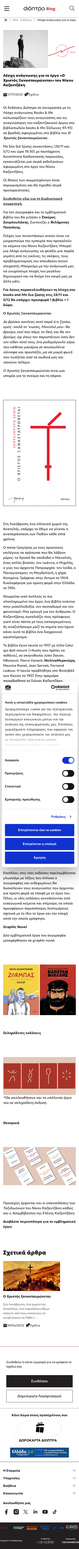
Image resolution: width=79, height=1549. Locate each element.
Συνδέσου (39, 1381)
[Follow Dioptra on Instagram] (16, 1512)
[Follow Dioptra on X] (26, 1512)
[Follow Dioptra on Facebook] (6, 1512)
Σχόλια (34, 94)
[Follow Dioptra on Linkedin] (35, 1512)
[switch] (68, 773)
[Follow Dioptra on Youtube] (45, 1512)
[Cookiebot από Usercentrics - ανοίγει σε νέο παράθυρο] (56, 688)
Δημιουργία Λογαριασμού (39, 1396)
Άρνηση (40, 857)
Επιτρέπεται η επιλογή (39, 844)
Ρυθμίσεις (58, 816)
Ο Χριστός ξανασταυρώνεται (27, 1296)
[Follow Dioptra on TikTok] (55, 1512)
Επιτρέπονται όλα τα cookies (39, 830)
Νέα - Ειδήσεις (22, 20)
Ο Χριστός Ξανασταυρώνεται (27, 313)
